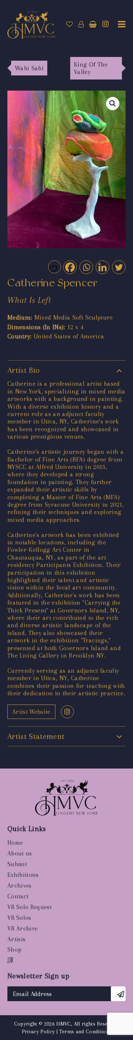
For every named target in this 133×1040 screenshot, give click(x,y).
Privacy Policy (38, 1031)
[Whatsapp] (85, 266)
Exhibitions (23, 874)
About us (19, 853)
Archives (19, 885)
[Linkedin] (102, 266)
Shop (14, 949)
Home (15, 842)
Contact (17, 896)
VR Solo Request (29, 907)
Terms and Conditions (85, 1031)
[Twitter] (118, 266)
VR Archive (22, 928)
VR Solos (19, 917)
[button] (112, 103)
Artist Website (31, 711)
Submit (17, 864)
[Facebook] (69, 266)
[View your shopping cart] (93, 24)
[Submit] (118, 993)
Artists (16, 939)
